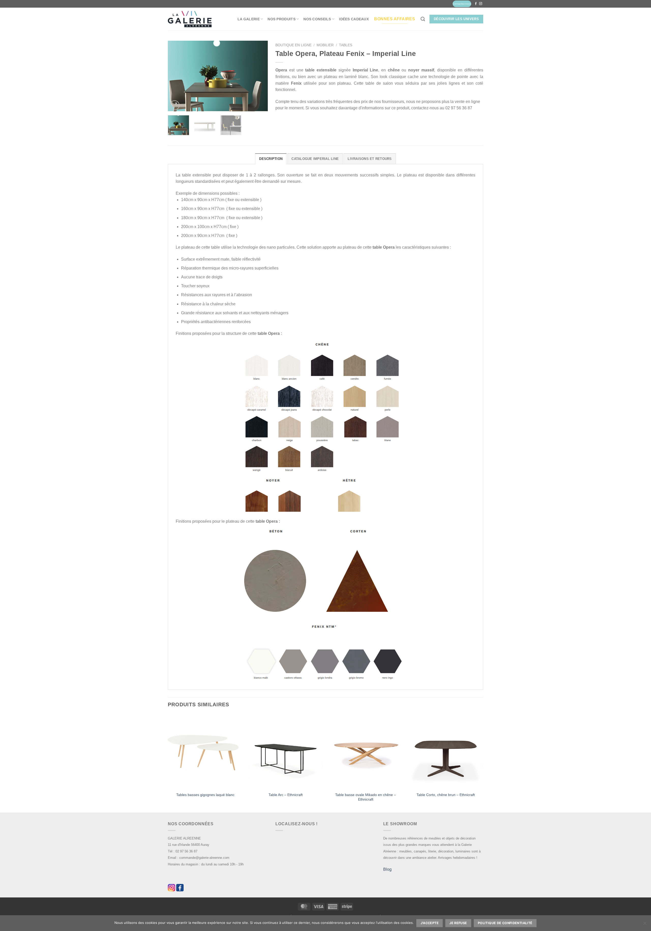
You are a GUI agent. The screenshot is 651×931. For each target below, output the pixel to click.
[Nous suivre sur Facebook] (475, 4)
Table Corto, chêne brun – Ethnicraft (446, 795)
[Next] (259, 76)
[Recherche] (423, 19)
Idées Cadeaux (354, 19)
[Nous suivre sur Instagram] (480, 4)
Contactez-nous (462, 3)
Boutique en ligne (293, 45)
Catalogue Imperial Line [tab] (315, 159)
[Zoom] (175, 105)
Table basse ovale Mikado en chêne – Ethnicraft (365, 797)
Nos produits (281, 19)
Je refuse (458, 923)
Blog (387, 869)
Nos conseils (317, 19)
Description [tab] (271, 159)
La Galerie (249, 19)
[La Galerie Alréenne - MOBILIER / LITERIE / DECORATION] (190, 19)
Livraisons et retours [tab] (370, 159)
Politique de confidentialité (505, 923)
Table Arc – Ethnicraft (286, 795)
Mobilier (325, 45)
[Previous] (176, 76)
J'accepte (430, 923)
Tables (345, 45)
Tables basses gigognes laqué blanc (205, 795)
